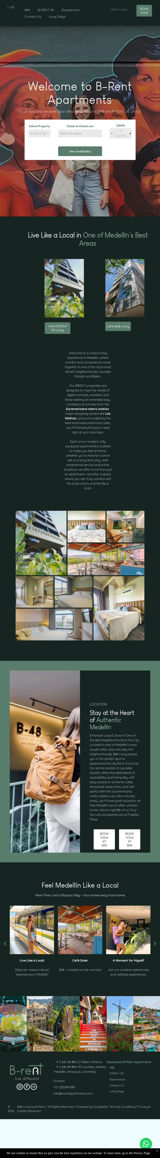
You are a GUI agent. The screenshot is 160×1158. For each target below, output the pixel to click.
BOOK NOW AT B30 (104, 839)
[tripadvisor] (34, 1087)
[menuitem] (27, 10)
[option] (32, 942)
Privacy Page (142, 1153)
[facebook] (27, 1087)
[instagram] (20, 1087)
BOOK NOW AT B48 (129, 839)
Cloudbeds (100, 1106)
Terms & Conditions (122, 1106)
